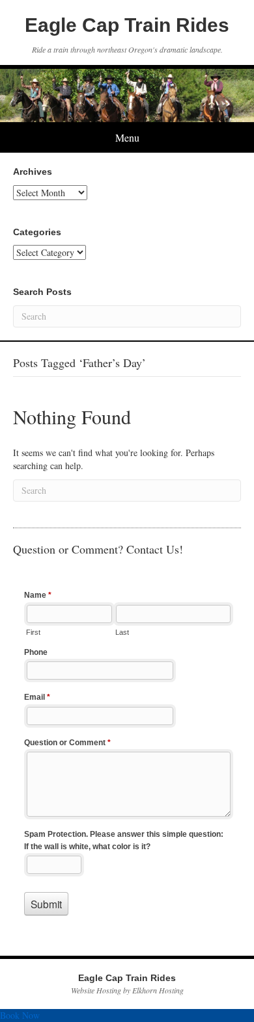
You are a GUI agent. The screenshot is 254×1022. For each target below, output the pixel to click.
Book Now (20, 1015)
